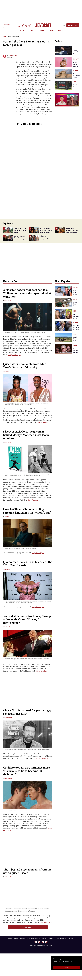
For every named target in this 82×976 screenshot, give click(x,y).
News (32, 31)
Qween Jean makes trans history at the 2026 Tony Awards (27, 563)
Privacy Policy (57, 961)
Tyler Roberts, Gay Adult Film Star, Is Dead (20, 230)
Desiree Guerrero (7, 300)
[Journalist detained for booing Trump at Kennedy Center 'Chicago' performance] (27, 643)
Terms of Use (68, 961)
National (75, 47)
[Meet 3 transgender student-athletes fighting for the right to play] (63, 314)
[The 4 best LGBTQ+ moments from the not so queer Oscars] (27, 893)
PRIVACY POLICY (44, 938)
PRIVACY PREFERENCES (54, 938)
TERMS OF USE (63, 938)
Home (4, 36)
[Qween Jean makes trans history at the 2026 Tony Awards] (27, 586)
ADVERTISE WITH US (35, 938)
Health (42, 31)
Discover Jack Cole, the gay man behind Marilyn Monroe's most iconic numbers (26, 435)
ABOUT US (16, 938)
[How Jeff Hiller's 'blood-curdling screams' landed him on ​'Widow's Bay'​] (27, 533)
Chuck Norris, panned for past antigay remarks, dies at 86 (27, 712)
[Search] (64, 25)
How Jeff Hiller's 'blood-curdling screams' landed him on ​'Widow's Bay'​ (27, 511)
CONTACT (10, 938)
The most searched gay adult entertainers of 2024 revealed (46, 239)
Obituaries (76, 287)
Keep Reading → (14, 355)
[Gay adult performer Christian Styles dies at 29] (63, 291)
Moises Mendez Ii (7, 569)
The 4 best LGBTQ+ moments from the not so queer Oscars (27, 871)
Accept (67, 967)
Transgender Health (76, 58)
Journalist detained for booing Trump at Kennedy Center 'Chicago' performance (27, 619)
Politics (22, 31)
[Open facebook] (19, 25)
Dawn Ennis (6, 371)
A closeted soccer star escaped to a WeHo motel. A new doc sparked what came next (27, 293)
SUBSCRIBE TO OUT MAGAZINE (7, 25)
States (75, 299)
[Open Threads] (26, 25)
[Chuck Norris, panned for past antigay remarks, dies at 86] (27, 734)
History (52, 31)
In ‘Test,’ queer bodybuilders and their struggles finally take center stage (46, 232)
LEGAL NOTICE (71, 938)
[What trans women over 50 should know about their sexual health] (63, 62)
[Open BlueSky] (22, 25)
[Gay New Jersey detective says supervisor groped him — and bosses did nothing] (63, 85)
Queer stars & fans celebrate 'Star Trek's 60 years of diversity (24, 365)
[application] (67, 100)
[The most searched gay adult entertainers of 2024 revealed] (34, 238)
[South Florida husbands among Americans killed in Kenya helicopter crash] (63, 337)
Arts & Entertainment (13, 36)
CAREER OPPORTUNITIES (25, 938)
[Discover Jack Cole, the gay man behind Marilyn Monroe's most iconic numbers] (27, 459)
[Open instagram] (29, 25)
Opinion (60, 31)
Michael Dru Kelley (8, 778)
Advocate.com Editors (13, 55)
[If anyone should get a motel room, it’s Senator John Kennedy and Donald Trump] (63, 349)
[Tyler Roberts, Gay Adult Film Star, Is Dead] (8, 230)
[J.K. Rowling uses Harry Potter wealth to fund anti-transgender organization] (8, 238)
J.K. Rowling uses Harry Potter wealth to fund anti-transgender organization (19, 240)
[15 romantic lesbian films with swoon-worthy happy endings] (60, 230)
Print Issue (74, 310)
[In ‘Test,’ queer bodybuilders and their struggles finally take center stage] (34, 230)
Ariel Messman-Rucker (8, 876)
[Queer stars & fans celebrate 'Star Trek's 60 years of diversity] (27, 388)
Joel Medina (6, 516)
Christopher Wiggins (8, 626)
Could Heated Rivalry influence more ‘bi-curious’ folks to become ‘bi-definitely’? (26, 771)
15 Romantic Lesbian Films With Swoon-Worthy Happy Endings (72, 231)
